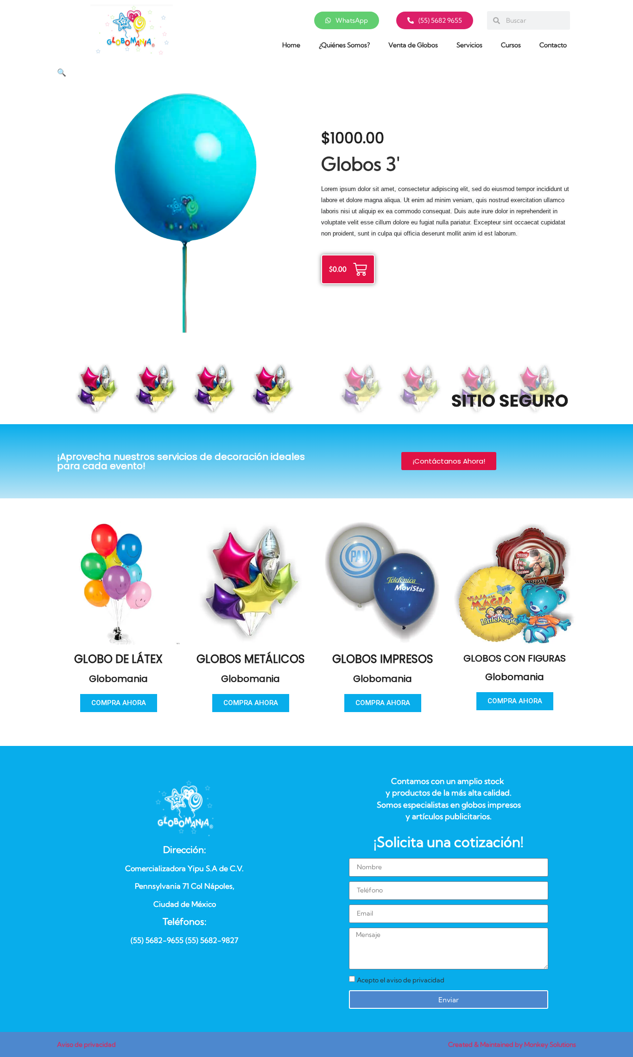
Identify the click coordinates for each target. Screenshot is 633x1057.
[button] (61, 72)
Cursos (511, 45)
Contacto (553, 45)
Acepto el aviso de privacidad (400, 980)
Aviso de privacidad (86, 1044)
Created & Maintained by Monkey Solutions (512, 1044)
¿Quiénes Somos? (344, 45)
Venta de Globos (413, 45)
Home (291, 45)
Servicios (469, 45)
